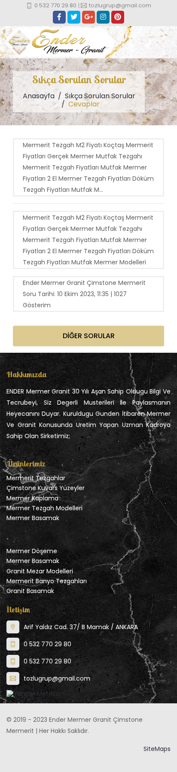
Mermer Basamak (32, 518)
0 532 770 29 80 (47, 644)
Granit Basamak (30, 591)
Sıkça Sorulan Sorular (100, 96)
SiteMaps (157, 749)
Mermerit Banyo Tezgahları (46, 581)
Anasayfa (39, 96)
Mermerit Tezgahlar (35, 478)
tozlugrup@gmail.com (57, 678)
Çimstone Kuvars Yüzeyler (45, 488)
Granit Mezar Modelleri (39, 571)
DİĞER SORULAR (89, 336)
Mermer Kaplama (32, 498)
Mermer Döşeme (31, 551)
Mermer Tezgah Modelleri (44, 508)
